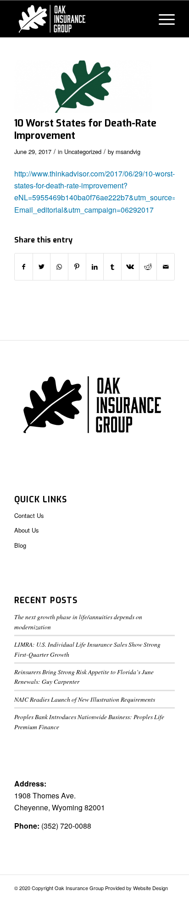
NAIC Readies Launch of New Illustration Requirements (84, 699)
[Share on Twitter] (41, 266)
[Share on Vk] (130, 266)
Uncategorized (82, 151)
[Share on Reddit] (148, 266)
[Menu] (162, 18)
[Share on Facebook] (24, 266)
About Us (26, 530)
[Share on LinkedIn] (95, 266)
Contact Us (29, 515)
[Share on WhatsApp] (59, 266)
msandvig (128, 151)
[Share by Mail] (165, 266)
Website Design (150, 887)
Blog (20, 545)
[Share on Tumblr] (112, 266)
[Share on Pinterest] (77, 266)
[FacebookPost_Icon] (83, 86)
